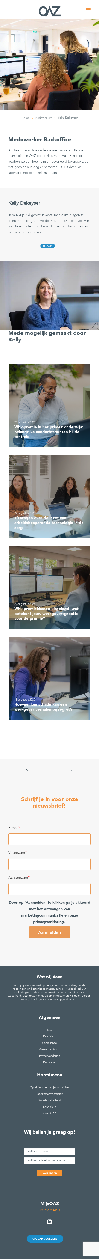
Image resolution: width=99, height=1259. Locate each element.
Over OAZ (49, 1113)
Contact (48, 246)
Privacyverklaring (49, 1056)
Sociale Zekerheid (49, 1100)
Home (25, 117)
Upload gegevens (45, 1239)
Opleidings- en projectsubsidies (49, 1087)
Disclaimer (49, 1062)
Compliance (49, 1043)
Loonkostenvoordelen (49, 1094)
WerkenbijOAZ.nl (49, 1049)
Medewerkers (43, 117)
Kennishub (49, 1036)
